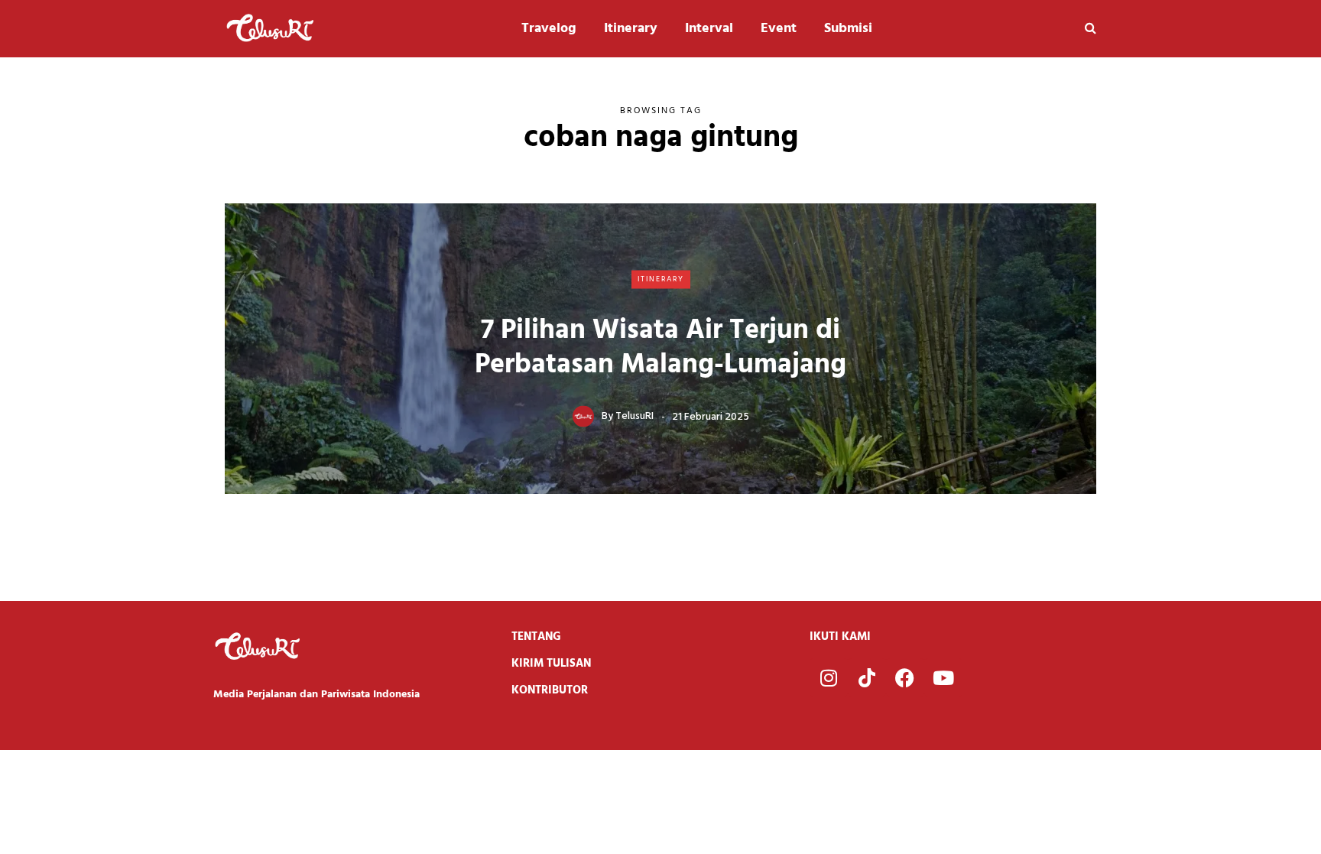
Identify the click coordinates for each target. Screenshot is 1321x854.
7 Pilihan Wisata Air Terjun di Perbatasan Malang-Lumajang (660, 347)
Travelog (548, 29)
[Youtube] (943, 677)
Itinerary (630, 29)
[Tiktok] (867, 677)
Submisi (848, 29)
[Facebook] (905, 677)
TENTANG (536, 637)
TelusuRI (634, 416)
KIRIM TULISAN (551, 663)
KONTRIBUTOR (549, 690)
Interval (709, 29)
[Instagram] (829, 677)
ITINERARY (661, 279)
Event (779, 29)
